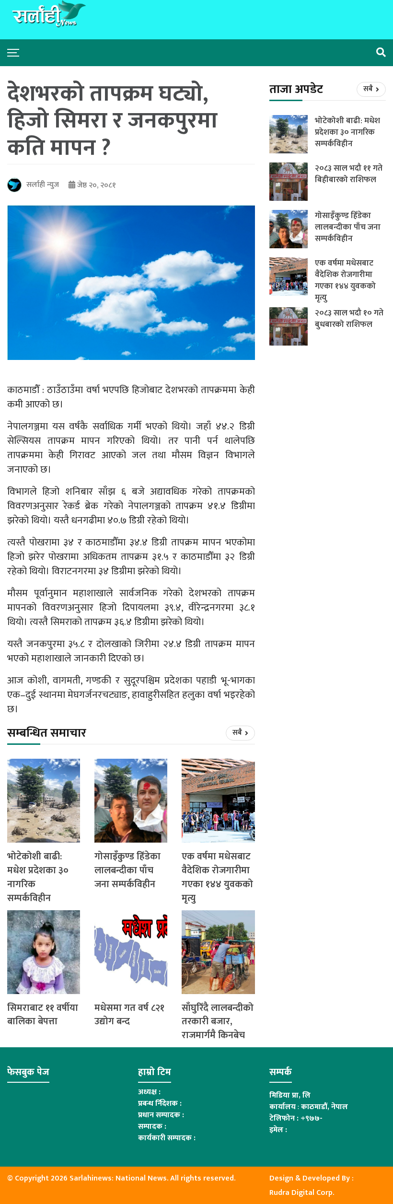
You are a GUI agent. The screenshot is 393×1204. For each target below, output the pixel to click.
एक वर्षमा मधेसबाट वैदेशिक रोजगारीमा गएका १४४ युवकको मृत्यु (217, 877)
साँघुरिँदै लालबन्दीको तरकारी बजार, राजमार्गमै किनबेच (218, 1021)
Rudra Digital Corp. (301, 1192)
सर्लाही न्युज (42, 184)
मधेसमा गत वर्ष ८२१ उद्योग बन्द (129, 1015)
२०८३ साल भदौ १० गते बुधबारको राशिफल (349, 318)
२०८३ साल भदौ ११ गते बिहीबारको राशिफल (348, 173)
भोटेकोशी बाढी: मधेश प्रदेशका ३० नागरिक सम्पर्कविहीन (38, 877)
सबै (237, 733)
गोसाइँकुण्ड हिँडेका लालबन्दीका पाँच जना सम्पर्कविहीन (127, 870)
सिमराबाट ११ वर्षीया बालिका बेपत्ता (42, 1015)
